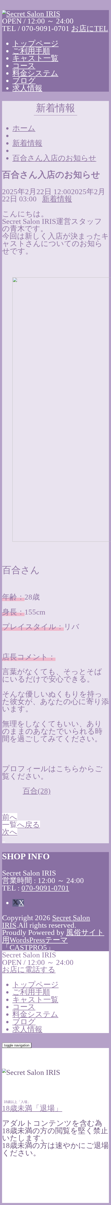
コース (23, 65)
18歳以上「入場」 (17, 1102)
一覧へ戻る (21, 825)
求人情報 (27, 88)
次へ (9, 832)
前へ (9, 817)
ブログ (24, 80)
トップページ (35, 43)
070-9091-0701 (45, 888)
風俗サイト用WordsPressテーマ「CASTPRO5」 (53, 939)
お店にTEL (89, 28)
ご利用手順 (31, 51)
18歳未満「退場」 (32, 1108)
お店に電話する (29, 969)
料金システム (35, 73)
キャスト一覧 (35, 58)
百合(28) (37, 791)
